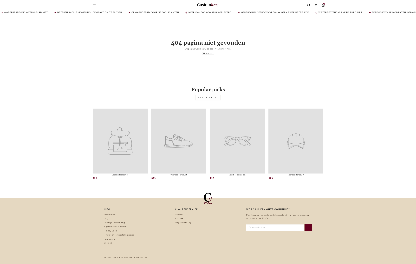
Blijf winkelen (208, 53)
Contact (179, 214)
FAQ (106, 218)
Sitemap (108, 243)
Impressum (109, 239)
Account (179, 218)
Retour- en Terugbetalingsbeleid (119, 235)
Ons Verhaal (109, 214)
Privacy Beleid (110, 230)
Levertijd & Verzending (114, 222)
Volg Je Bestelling (183, 222)
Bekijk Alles (208, 97)
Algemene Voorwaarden (115, 226)
